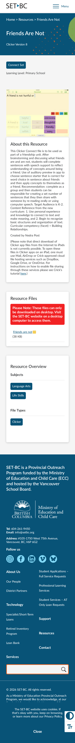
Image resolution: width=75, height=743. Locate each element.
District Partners (16, 590)
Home (10, 19)
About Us (13, 572)
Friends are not (22, 332)
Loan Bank (13, 643)
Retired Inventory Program (17, 631)
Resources (26, 19)
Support (45, 618)
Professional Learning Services (52, 588)
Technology (14, 604)
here (23, 273)
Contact (45, 647)
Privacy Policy (53, 716)
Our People (13, 581)
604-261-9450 (20, 529)
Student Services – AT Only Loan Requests (53, 602)
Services (12, 657)
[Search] (64, 669)
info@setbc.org (24, 532)
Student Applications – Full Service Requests (53, 574)
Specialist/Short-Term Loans (20, 617)
